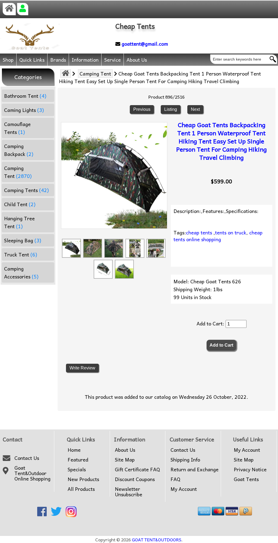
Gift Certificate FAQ (137, 469)
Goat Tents (246, 479)
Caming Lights (24, 110)
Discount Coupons (135, 479)
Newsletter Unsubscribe (128, 491)
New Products (83, 479)
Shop (8, 60)
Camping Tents (26, 190)
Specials (77, 469)
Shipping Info (185, 459)
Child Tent (20, 204)
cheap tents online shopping (218, 235)
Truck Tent (20, 254)
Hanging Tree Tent (19, 222)
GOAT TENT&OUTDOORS (156, 539)
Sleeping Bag (22, 240)
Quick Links (32, 60)
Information (85, 60)
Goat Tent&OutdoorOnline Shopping (32, 473)
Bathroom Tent (25, 96)
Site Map (125, 459)
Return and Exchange (194, 469)
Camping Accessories (21, 272)
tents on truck (230, 232)
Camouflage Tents (17, 128)
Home (74, 449)
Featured (78, 459)
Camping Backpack (18, 150)
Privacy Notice (250, 469)
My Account (183, 488)
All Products (81, 488)
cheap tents (199, 232)
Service (112, 60)
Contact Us (26, 458)
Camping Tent (95, 73)
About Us (137, 60)
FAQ (175, 479)
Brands (58, 60)
